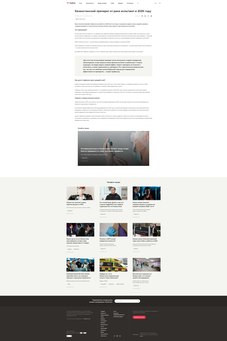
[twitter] (151, 16)
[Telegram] (120, 336)
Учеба (69, 284)
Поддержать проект (139, 317)
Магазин (103, 322)
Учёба (112, 3)
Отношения (130, 3)
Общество (84, 157)
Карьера (120, 3)
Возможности (90, 3)
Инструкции (104, 328)
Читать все (103, 336)
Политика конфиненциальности (119, 314)
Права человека (102, 3)
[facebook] (148, 16)
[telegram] (142, 16)
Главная (103, 311)
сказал (108, 72)
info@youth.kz (87, 318)
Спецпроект (103, 284)
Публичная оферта (118, 316)
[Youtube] (117, 336)
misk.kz (141, 336)
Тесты (102, 326)
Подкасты (103, 330)
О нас (80, 3)
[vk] (145, 16)
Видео (102, 332)
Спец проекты (104, 334)
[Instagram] (114, 336)
